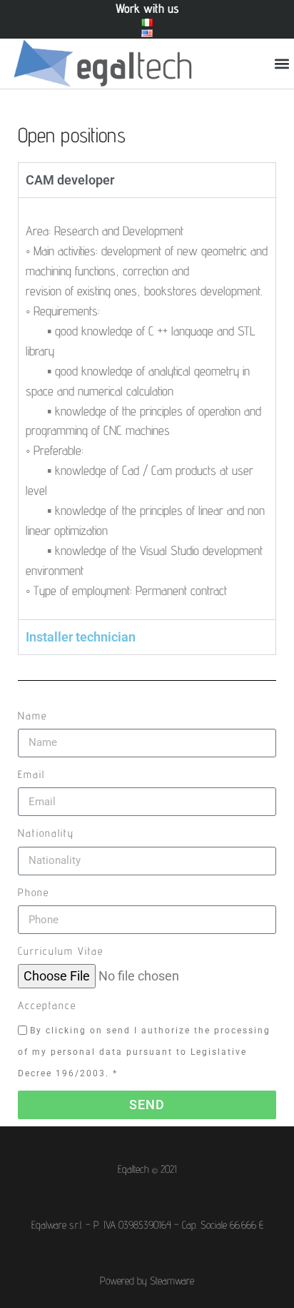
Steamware (172, 1280)
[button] (282, 64)
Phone (33, 892)
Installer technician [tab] (81, 636)
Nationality (46, 833)
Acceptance (47, 1005)
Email (31, 774)
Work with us (147, 8)
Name (32, 715)
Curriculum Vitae (60, 951)
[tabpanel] (147, 408)
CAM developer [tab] (70, 179)
